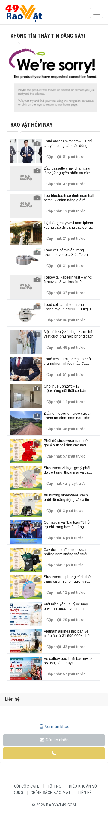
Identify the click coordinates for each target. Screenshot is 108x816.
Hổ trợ (54, 786)
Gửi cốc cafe (27, 786)
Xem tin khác (57, 726)
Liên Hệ (85, 793)
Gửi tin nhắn (57, 740)
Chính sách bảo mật (51, 793)
